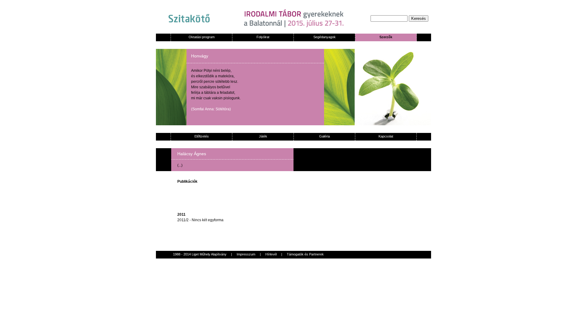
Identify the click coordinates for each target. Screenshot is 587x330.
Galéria (324, 136)
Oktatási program (202, 37)
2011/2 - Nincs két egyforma (200, 220)
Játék (263, 136)
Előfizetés (201, 136)
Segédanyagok (324, 37)
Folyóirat (263, 37)
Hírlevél (271, 254)
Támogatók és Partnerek (305, 254)
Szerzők (385, 37)
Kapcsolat (385, 136)
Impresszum (246, 254)
